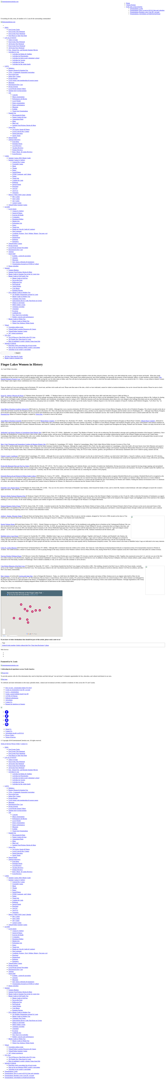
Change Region (131, 5)
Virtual (7, 325)
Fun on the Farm (13, 74)
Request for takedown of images (15, 704)
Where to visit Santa (18, 303)
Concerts (15, 95)
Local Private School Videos (17, 88)
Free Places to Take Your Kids (17, 35)
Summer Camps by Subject (16, 160)
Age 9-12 (15, 190)
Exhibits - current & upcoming (21, 256)
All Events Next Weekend (16, 48)
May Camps (16, 196)
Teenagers (15, 192)
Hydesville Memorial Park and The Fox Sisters (15, 466)
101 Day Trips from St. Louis (13, 356)
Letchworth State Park (26, 576)
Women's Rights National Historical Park (13, 496)
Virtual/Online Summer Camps (17, 205)
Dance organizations (18, 103)
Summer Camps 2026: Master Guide (19, 158)
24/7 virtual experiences (15, 333)
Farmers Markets (13, 270)
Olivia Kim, (39, 414)
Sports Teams (16, 135)
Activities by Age (13, 52)
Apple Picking (16, 286)
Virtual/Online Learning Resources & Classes (22, 329)
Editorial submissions (11, 698)
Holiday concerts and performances (23, 317)
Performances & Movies (19, 99)
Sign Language (17, 231)
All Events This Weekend (16, 44)
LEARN (7, 207)
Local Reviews (16, 146)
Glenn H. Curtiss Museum (9, 548)
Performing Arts (17, 223)
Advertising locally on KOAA (14, 733)
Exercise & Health (17, 215)
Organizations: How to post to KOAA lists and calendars (147, 10)
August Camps (16, 203)
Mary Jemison (5, 576)
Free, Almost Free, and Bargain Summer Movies (23, 50)
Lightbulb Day (16, 313)
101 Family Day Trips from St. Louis (19, 339)
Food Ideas (15, 141)
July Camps (15, 201)
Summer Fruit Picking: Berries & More (24, 125)
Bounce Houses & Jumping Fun (18, 70)
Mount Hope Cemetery (48, 421)
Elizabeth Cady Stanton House (10, 488)
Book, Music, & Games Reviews (22, 152)
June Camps (16, 199)
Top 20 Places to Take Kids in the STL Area (21, 337)
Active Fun (11, 127)
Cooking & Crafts (17, 180)
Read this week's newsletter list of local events (22, 345)
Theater (14, 168)
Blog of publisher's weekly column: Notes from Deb (24, 341)
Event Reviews (17, 154)
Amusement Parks (17, 119)
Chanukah (15, 309)
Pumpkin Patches (17, 290)
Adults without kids (22, 645)
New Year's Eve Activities (20, 315)
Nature (14, 176)
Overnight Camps (17, 164)
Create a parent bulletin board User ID (17, 694)
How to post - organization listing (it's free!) (18, 688)
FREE (6, 27)
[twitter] (7, 716)
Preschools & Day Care (15, 84)
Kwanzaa (15, 311)
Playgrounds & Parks (18, 115)
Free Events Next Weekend (16, 33)
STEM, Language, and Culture (21, 174)
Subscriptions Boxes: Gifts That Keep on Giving (27, 300)
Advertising (8, 700)
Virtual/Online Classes (15, 243)
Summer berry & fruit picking (17, 90)
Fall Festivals (16, 284)
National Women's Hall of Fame (11, 506)
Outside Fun (12, 113)
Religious (15, 182)
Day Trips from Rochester (36, 645)
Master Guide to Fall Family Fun (18, 276)
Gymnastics (15, 217)
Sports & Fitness (17, 213)
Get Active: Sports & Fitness (21, 129)
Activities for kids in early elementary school (25, 58)
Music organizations (18, 97)
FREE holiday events (18, 305)
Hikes (14, 121)
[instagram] (7, 724)
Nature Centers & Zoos (19, 117)
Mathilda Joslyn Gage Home (9, 536)
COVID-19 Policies (11, 696)
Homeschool (16, 237)
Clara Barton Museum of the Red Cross (13, 566)
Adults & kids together (9, 645)
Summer (7, 268)
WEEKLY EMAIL (10, 343)
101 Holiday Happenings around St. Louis (25, 294)
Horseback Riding (17, 219)
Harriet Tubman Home (8, 524)
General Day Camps (18, 162)
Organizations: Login (136, 8)
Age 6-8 (14, 188)
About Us (8, 729)
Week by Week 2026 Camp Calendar (19, 194)
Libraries (15, 258)
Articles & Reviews (14, 139)
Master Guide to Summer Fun (14, 358)
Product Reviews (17, 150)
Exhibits (14, 109)
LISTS (7, 66)
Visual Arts (15, 178)
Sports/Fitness (16, 172)
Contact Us (8, 702)
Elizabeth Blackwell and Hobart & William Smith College (18, 476)
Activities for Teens (18, 62)
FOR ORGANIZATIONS (134, 7)
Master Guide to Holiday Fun (21, 296)
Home (128, 3)
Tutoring (11, 252)
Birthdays (11, 68)
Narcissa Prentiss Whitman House (11, 556)
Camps (7, 156)
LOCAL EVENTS (10, 38)
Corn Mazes (16, 288)
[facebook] (7, 712)
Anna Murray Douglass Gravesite (11, 421)
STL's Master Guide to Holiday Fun (19, 292)
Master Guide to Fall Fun (20, 278)
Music (14, 166)
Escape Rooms (12, 78)
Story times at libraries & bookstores (23, 262)
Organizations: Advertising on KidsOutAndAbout (145, 14)
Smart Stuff (11, 254)
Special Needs (12, 137)
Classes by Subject (18, 211)
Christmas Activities (18, 307)
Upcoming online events (15, 327)
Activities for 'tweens (18, 60)
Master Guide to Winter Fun (16, 319)
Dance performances (18, 105)
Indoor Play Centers (14, 76)
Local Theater (16, 101)
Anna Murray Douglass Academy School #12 (15, 409)
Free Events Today (14, 29)
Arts (9, 93)
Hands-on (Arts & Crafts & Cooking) (23, 229)
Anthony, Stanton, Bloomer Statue (11, 516)
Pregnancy (15, 241)
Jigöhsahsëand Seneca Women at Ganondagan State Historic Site (21, 432)
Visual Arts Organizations (20, 111)
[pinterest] (7, 720)
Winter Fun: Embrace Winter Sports (23, 323)
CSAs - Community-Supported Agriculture (21, 72)
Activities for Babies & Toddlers (22, 54)
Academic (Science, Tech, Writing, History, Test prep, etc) (30, 233)
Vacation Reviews (17, 148)
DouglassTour (5, 414)
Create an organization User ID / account (17, 690)
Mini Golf (15, 123)
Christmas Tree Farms (19, 298)
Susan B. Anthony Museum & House (12, 395)
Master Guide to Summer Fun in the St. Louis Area (23, 274)
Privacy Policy (9, 735)
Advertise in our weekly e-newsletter (19, 349)
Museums (11, 82)
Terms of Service (10, 737)
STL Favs (8, 335)
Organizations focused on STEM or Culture (25, 264)
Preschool (15, 186)
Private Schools (13, 86)
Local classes (12, 209)
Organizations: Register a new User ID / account (144, 12)
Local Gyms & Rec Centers (20, 131)
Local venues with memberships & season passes (23, 80)
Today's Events (13, 40)
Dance (14, 170)
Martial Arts (16, 221)
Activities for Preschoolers (20, 56)
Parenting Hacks (17, 143)
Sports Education (17, 133)
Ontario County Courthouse (9, 456)
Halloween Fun (17, 282)
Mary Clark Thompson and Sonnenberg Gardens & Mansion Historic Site (23, 444)
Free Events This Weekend (16, 31)
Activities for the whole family (21, 64)
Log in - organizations (12, 692)
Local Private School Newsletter (18, 247)
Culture (46, 645)
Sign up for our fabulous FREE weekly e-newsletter (24, 347)
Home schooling (13, 266)
